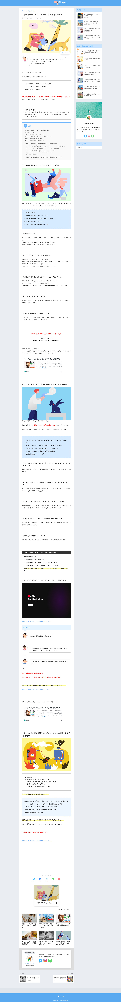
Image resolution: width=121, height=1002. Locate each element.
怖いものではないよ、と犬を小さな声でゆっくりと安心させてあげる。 (43, 148)
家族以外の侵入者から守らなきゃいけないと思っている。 (40, 136)
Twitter (40, 962)
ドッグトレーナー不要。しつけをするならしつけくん (36, 621)
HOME (61, 996)
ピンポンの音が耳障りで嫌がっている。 (35, 140)
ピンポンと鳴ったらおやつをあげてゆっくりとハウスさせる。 (41, 150)
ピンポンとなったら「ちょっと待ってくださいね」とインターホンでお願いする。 (45, 146)
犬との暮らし (67, 909)
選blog (65, 3)
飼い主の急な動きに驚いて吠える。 (34, 138)
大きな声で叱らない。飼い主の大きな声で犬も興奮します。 (40, 152)
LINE (50, 962)
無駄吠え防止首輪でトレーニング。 (34, 154)
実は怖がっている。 (31, 132)
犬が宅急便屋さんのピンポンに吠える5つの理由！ (37, 130)
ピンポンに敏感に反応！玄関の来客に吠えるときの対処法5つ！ (41, 143)
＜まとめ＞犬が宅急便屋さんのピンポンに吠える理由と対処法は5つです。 (44, 157)
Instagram (45, 962)
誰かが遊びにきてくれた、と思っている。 (36, 134)
